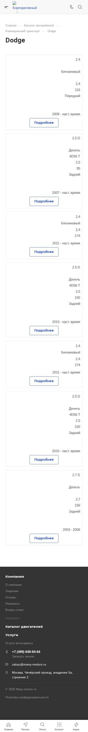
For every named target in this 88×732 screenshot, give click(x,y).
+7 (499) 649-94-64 (26, 652)
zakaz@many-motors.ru (29, 664)
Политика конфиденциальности (27, 697)
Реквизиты (12, 603)
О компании (13, 584)
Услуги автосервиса (19, 643)
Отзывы (10, 597)
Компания (14, 576)
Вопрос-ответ (14, 610)
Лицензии (11, 591)
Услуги (11, 635)
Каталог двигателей (24, 626)
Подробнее (44, 123)
